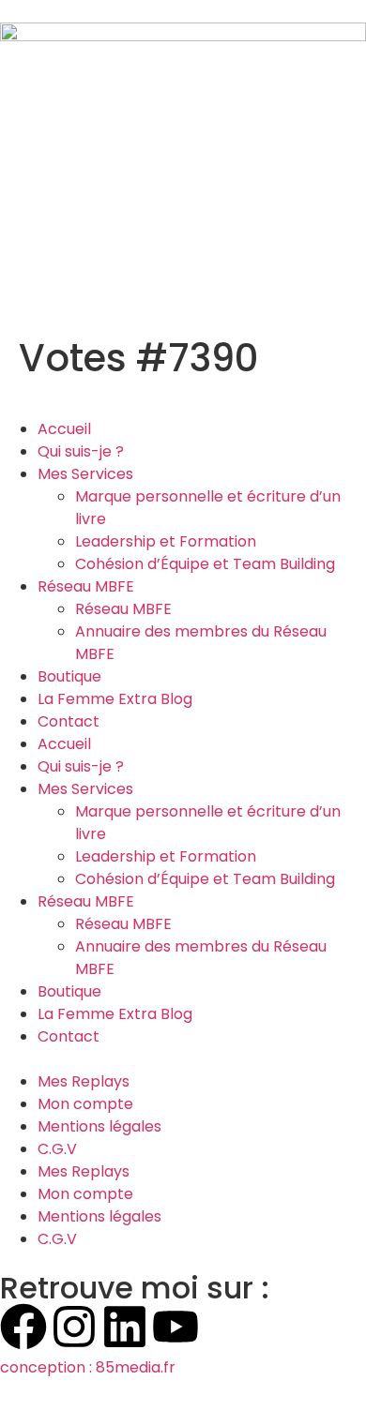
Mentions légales (99, 1126)
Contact (68, 721)
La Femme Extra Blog (115, 699)
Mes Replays (84, 1081)
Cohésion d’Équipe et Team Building (205, 564)
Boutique (69, 676)
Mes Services (85, 474)
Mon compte (85, 1104)
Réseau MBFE (86, 586)
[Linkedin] (124, 1326)
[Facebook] (23, 1326)
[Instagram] (74, 1326)
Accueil (64, 429)
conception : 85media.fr (87, 1367)
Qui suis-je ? (81, 451)
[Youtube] (175, 1326)
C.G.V (57, 1149)
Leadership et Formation (165, 541)
